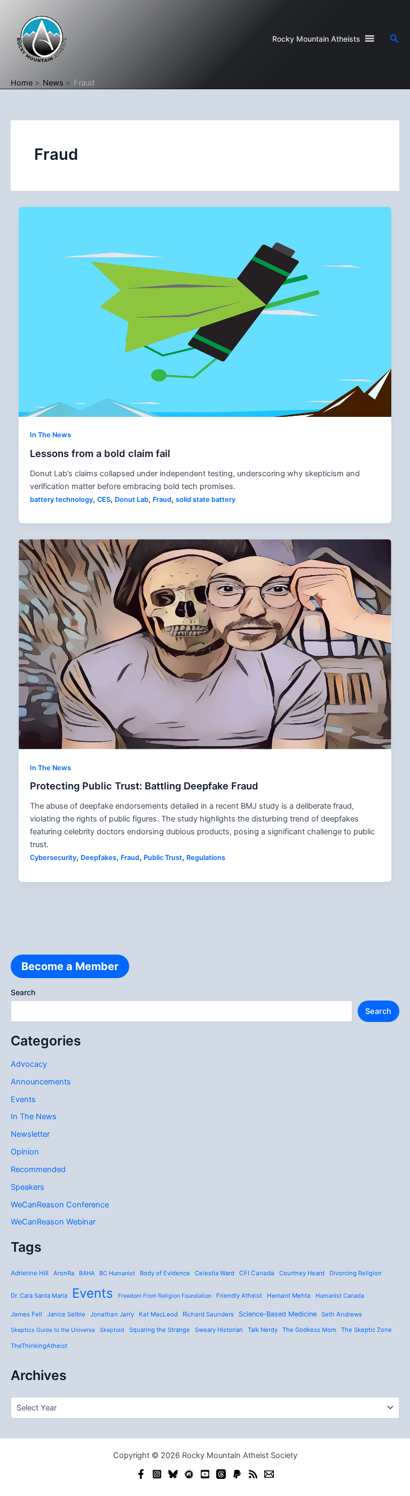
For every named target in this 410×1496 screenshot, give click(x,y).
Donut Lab (131, 499)
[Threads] (221, 1474)
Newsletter (30, 1134)
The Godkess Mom (309, 1330)
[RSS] (253, 1474)
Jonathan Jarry (112, 1314)
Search (23, 992)
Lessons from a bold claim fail (100, 453)
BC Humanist (117, 1273)
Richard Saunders (208, 1314)
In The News (34, 1116)
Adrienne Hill (30, 1273)
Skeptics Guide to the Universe (53, 1330)
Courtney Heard (302, 1273)
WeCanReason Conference (60, 1205)
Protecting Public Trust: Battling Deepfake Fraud (144, 786)
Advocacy (29, 1064)
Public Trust (163, 858)
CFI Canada (256, 1273)
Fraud (162, 499)
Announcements (41, 1082)
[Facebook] (141, 1474)
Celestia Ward (214, 1273)
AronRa (63, 1273)
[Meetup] (189, 1474)
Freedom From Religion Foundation (164, 1295)
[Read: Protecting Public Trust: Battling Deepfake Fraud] (205, 643)
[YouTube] (205, 1474)
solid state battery (205, 499)
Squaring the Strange (159, 1330)
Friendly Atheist (239, 1295)
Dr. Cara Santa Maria (39, 1295)
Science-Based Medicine (278, 1314)
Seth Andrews (341, 1314)
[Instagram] (157, 1474)
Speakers (27, 1187)
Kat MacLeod (158, 1314)
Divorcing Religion (355, 1273)
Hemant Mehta (289, 1295)
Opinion (25, 1152)
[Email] (269, 1474)
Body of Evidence (165, 1273)
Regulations (205, 858)
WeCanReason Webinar (53, 1222)
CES (104, 499)
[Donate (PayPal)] (237, 1474)
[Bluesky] (173, 1474)
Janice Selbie (66, 1314)
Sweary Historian (219, 1330)
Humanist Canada (340, 1295)
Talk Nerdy (263, 1330)
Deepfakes (98, 858)
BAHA (86, 1273)
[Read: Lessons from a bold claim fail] (205, 311)
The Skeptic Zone (366, 1330)
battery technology (61, 499)
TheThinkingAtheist (39, 1346)
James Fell (26, 1314)
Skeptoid (112, 1330)
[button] (394, 38)
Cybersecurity (53, 858)
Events (23, 1099)
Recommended (38, 1169)
